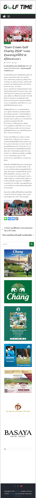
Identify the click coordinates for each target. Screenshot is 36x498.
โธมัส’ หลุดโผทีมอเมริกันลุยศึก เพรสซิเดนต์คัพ (17, 235)
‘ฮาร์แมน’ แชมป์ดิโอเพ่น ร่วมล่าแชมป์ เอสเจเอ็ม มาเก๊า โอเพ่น (18, 229)
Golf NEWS (7, 43)
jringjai (15, 62)
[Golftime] (4, 16)
